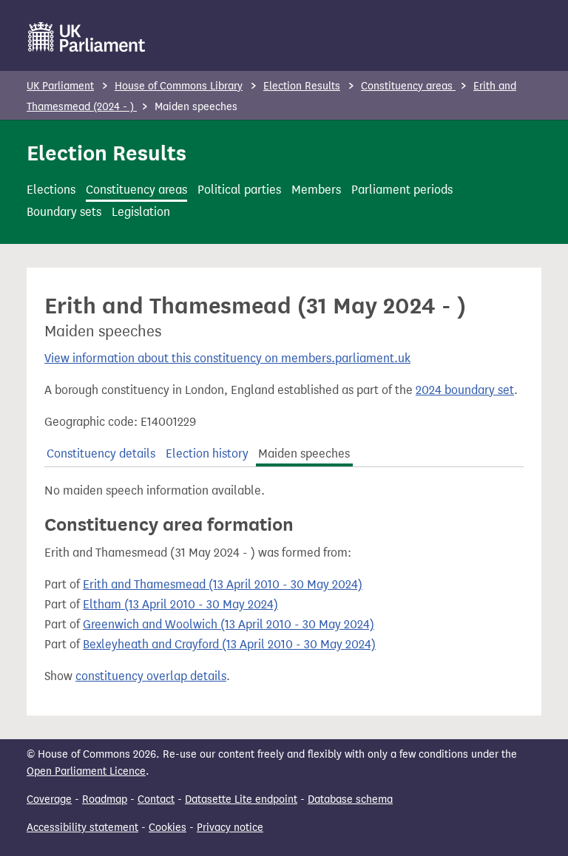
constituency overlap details (150, 676)
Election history (207, 453)
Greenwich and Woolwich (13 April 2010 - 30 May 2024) (228, 624)
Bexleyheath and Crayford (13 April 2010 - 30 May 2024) (229, 644)
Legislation (141, 212)
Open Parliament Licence (86, 771)
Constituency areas (408, 86)
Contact (156, 799)
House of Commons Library (179, 86)
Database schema (350, 799)
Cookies (167, 827)
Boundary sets (64, 212)
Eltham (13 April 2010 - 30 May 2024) (180, 604)
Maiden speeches (304, 453)
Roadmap (104, 799)
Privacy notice (230, 827)
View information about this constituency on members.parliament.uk (227, 358)
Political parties (239, 190)
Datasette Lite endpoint (241, 799)
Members (316, 190)
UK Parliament (60, 86)
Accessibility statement (82, 827)
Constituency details (101, 453)
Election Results (301, 86)
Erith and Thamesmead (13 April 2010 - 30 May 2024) (222, 584)
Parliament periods (402, 190)
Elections (51, 190)
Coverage (49, 799)
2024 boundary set (465, 390)
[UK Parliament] (87, 37)
